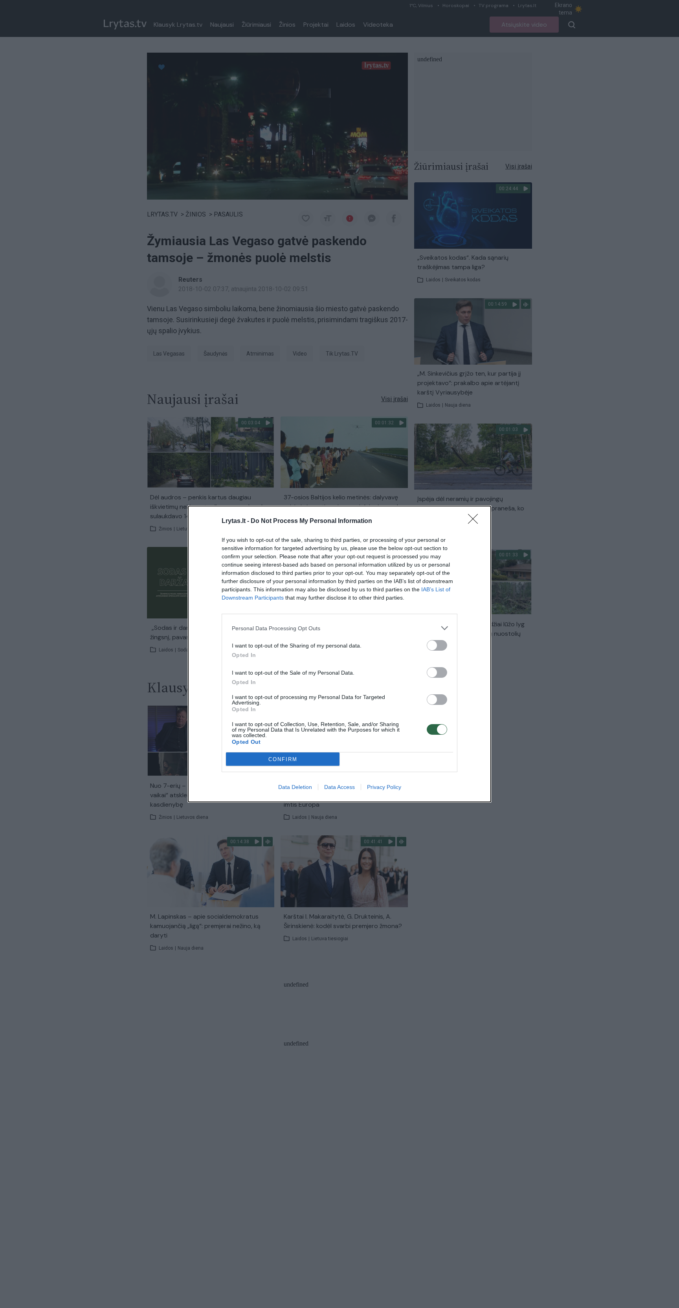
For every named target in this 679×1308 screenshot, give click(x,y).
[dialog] (339, 654)
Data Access (339, 787)
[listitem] (339, 628)
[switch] (437, 645)
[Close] (475, 521)
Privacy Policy (384, 787)
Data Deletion (295, 787)
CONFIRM (282, 759)
